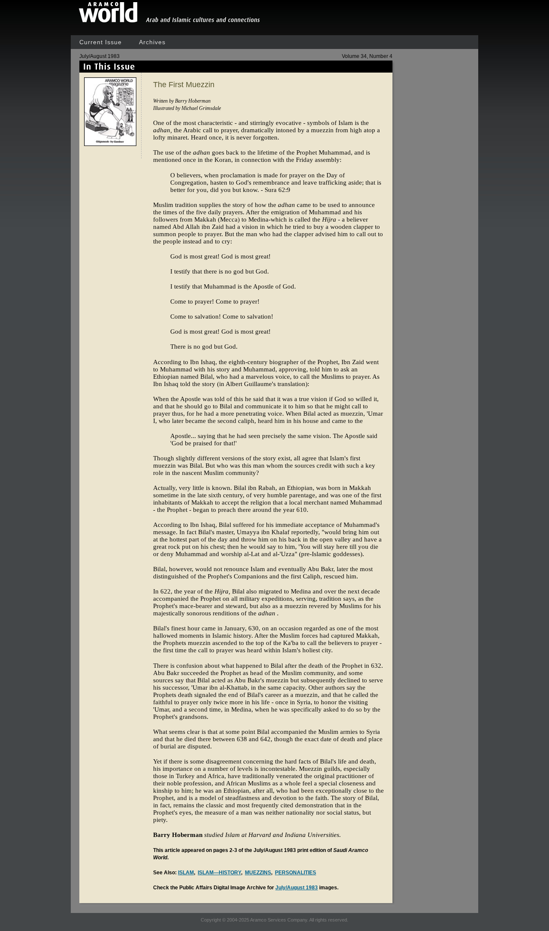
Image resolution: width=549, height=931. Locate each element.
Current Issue (100, 42)
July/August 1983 (296, 888)
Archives (152, 42)
